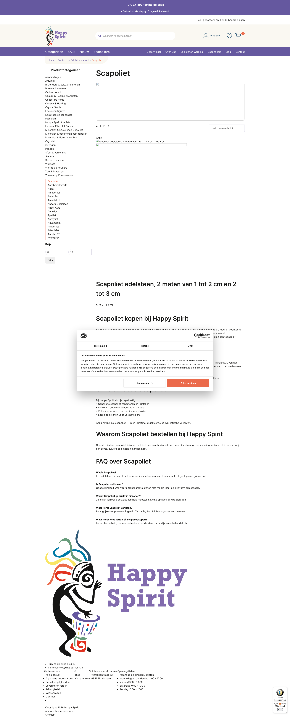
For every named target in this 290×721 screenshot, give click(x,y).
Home (51, 60)
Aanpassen (143, 383)
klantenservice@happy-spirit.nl (65, 667)
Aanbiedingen (53, 77)
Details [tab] (145, 345)
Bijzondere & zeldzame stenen (62, 84)
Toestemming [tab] (99, 345)
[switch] (280, 709)
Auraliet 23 (54, 234)
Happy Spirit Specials (57, 122)
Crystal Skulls (53, 107)
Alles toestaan (188, 383)
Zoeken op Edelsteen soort (73, 60)
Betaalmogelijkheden (57, 682)
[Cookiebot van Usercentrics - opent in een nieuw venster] (196, 335)
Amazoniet (54, 192)
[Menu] (285, 689)
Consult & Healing (55, 103)
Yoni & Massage (54, 171)
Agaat (51, 188)
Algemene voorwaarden (59, 678)
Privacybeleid (53, 689)
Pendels (49, 148)
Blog (77, 674)
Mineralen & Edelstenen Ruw (61, 137)
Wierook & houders (56, 167)
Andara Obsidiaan (58, 203)
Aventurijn (53, 237)
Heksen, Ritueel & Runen (59, 126)
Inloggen (214, 35)
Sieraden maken (54, 160)
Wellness (50, 163)
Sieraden (50, 156)
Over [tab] (190, 345)
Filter (50, 260)
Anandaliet (54, 200)
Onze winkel (82, 678)
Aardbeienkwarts (57, 185)
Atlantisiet (53, 230)
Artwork (50, 80)
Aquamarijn (54, 222)
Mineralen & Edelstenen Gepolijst (64, 129)
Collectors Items (54, 99)
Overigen (50, 144)
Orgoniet (50, 141)
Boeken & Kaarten (55, 88)
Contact (50, 696)
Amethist (53, 196)
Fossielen (50, 118)
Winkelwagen (53, 692)
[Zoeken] (99, 35)
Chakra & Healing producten (61, 95)
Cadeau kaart (53, 92)
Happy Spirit (71, 707)
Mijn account (53, 674)
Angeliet (52, 211)
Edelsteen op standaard (58, 114)
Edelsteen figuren (55, 111)
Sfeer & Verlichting (55, 152)
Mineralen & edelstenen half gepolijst (66, 133)
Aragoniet (53, 226)
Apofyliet (53, 218)
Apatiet (52, 215)
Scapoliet (53, 181)
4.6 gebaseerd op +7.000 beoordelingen (221, 19)
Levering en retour (56, 685)
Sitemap (50, 714)
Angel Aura (54, 207)
